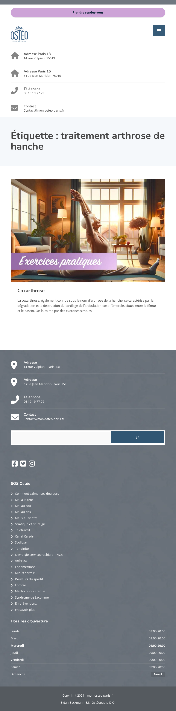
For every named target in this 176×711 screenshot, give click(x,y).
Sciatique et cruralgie (30, 524)
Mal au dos (23, 512)
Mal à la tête (24, 500)
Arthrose (21, 561)
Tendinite (22, 549)
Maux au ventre (26, 518)
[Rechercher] (137, 437)
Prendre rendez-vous (88, 12)
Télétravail (22, 530)
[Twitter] (23, 465)
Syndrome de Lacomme (32, 597)
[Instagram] (32, 465)
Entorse (20, 585)
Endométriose (25, 567)
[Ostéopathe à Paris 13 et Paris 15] (19, 34)
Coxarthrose (31, 290)
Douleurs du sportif (29, 579)
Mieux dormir (25, 573)
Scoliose (21, 542)
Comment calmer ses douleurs (37, 493)
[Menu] (159, 30)
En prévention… (26, 603)
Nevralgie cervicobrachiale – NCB (39, 555)
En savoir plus (25, 610)
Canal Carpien (25, 536)
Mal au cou (23, 506)
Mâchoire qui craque (30, 591)
